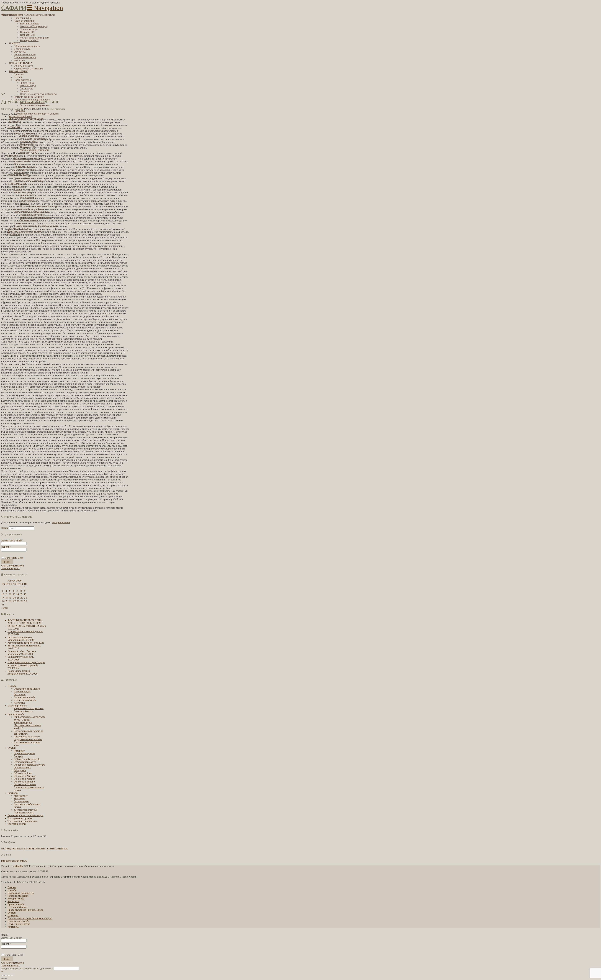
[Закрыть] (2, 975)
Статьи (12, 747)
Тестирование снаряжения (22, 821)
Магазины (19, 798)
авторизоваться (61, 522)
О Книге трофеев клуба (27, 759)
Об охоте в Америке (12, 109)
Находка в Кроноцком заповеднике (20, 638)
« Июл (4, 608)
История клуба (22, 691)
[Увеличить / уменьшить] (12, 975)
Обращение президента (27, 688)
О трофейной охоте (25, 762)
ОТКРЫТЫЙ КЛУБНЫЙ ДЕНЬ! (25, 631)
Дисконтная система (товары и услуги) (26, 811)
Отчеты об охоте (23, 711)
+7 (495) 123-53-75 (12, 848)
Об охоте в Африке (24, 778)
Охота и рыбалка (17, 705)
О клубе (12, 686)
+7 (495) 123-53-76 (35, 848)
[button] (45, 7)
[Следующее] (4, 93)
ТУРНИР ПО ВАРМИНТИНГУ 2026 (27, 626)
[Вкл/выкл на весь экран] (9, 975)
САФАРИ (13, 7)
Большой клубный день (21, 656)
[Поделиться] (5, 975)
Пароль (6, 546)
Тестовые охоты (17, 824)
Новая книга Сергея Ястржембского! (19, 672)
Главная (12, 887)
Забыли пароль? (10, 568)
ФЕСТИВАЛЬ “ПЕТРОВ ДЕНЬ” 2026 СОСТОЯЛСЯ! (25, 622)
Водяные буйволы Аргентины (24, 645)
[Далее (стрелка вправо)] (5, 978)
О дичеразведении (24, 753)
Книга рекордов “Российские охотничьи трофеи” (27, 725)
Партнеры (13, 793)
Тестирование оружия (20, 818)
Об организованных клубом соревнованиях (29, 766)
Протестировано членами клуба (25, 815)
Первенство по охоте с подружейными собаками (28, 738)
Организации (21, 801)
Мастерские (21, 795)
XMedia (19, 866)
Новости (18, 14)
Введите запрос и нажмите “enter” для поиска (27, 968)
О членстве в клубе (25, 697)
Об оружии (20, 770)
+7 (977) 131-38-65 (57, 848)
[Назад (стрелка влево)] (2, 978)
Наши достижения (18, 895)
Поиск (4, 528)
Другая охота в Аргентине (40, 14)
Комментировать (55, 109)
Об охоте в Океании (25, 784)
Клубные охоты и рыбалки (29, 708)
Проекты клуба (16, 714)
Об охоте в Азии (23, 773)
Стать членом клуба (12, 565)
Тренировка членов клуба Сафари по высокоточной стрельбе (26, 664)
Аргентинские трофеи (20, 642)
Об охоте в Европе (24, 781)
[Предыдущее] (2, 93)
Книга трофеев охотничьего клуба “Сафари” (30, 718)
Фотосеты (20, 694)
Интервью (19, 750)
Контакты (19, 702)
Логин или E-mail (11, 540)
